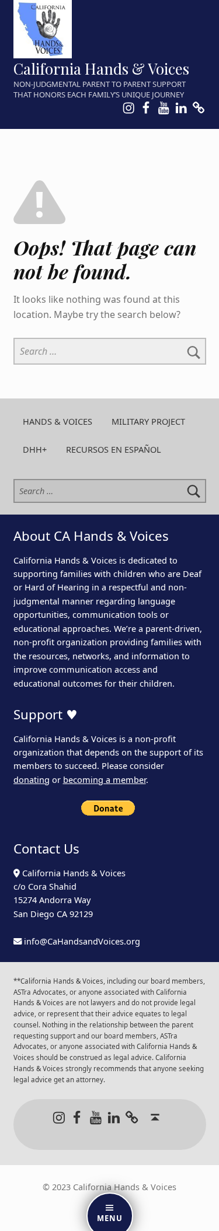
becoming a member (104, 779)
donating (31, 779)
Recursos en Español (113, 449)
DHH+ (35, 449)
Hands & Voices (57, 421)
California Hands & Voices (101, 68)
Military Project (148, 421)
